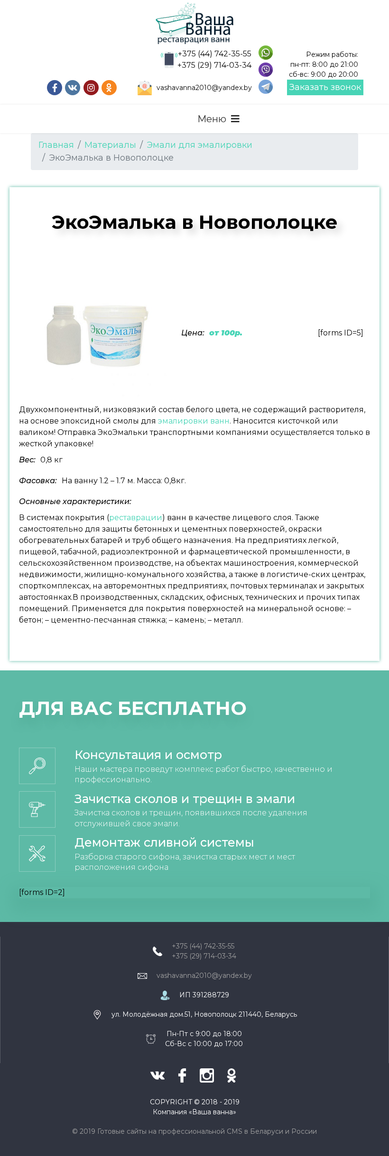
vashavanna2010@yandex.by (204, 87)
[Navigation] (218, 119)
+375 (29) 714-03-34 (214, 65)
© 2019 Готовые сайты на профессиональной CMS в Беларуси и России (194, 1131)
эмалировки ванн (194, 420)
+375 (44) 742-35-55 (214, 53)
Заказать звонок (325, 87)
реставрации (135, 517)
